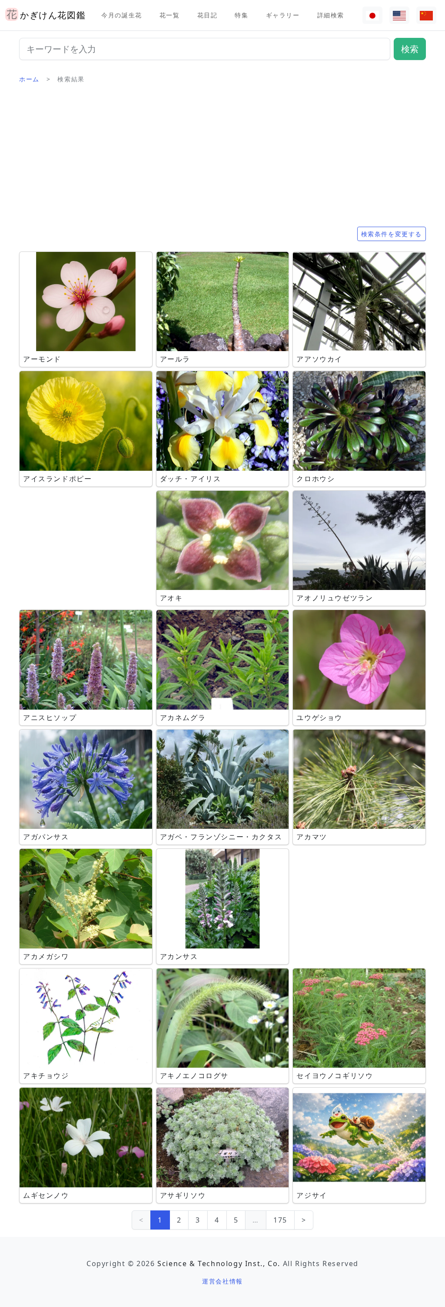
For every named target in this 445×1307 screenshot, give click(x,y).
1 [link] (160, 1220)
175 (280, 1220)
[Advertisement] (222, 159)
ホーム (29, 79)
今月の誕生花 (121, 15)
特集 (241, 15)
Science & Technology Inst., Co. (218, 1263)
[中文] (426, 15)
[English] (399, 15)
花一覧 (169, 15)
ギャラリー (283, 15)
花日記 (207, 15)
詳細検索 (330, 15)
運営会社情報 (222, 1281)
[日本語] (372, 15)
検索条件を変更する (391, 234)
